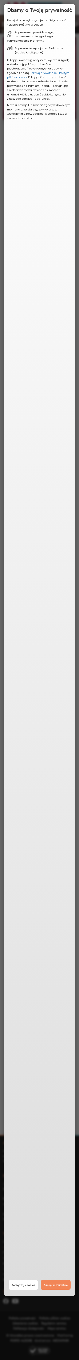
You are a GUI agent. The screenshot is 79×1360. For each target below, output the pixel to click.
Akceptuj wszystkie (56, 1285)
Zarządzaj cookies (23, 1285)
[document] (39, 650)
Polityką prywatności (43, 73)
